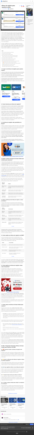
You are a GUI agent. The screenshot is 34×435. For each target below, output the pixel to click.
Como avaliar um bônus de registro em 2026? (7, 57)
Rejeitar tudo (27, 424)
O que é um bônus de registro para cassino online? (8, 52)
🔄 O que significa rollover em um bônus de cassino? (9, 64)
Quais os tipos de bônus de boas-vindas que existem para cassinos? (10, 55)
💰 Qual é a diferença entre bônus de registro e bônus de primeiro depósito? (11, 63)
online (17, 433)
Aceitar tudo (31, 424)
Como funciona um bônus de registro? (6, 53)
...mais (18, 419)
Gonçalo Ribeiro (5, 8)
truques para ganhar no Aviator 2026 (17, 324)
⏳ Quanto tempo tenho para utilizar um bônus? (8, 65)
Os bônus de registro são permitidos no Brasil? (7, 54)
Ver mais (13, 226)
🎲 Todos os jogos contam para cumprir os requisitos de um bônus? (10, 66)
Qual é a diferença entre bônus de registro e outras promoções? (10, 56)
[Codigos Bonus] (4, 1)
